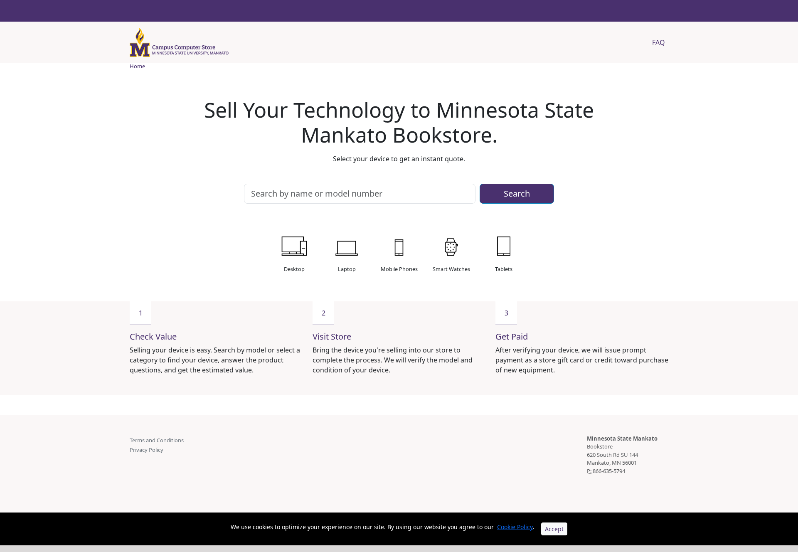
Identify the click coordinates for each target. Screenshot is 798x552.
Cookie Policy (515, 527)
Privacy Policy (146, 449)
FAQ (658, 42)
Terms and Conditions (157, 440)
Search (517, 193)
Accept (554, 529)
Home (137, 66)
